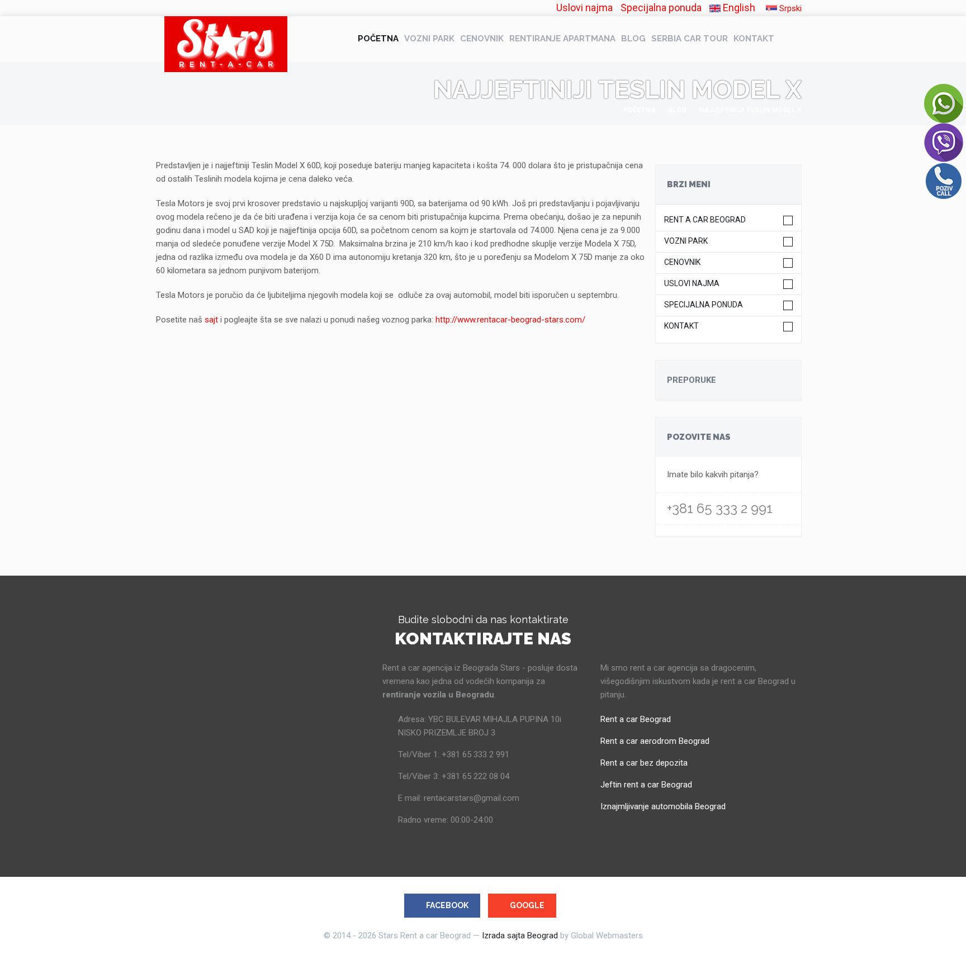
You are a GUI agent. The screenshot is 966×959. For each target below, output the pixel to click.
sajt (211, 320)
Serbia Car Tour (689, 39)
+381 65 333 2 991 (720, 508)
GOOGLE (527, 905)
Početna (378, 39)
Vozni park (429, 39)
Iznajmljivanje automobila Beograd (663, 806)
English (738, 7)
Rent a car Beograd (705, 220)
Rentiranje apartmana (562, 39)
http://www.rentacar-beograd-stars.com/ (510, 320)
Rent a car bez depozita (644, 763)
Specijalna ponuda (661, 7)
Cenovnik (482, 39)
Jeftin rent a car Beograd (646, 785)
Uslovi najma (584, 7)
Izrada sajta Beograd (520, 935)
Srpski (789, 8)
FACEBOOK (447, 905)
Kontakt (753, 39)
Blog (633, 39)
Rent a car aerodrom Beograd (654, 741)
